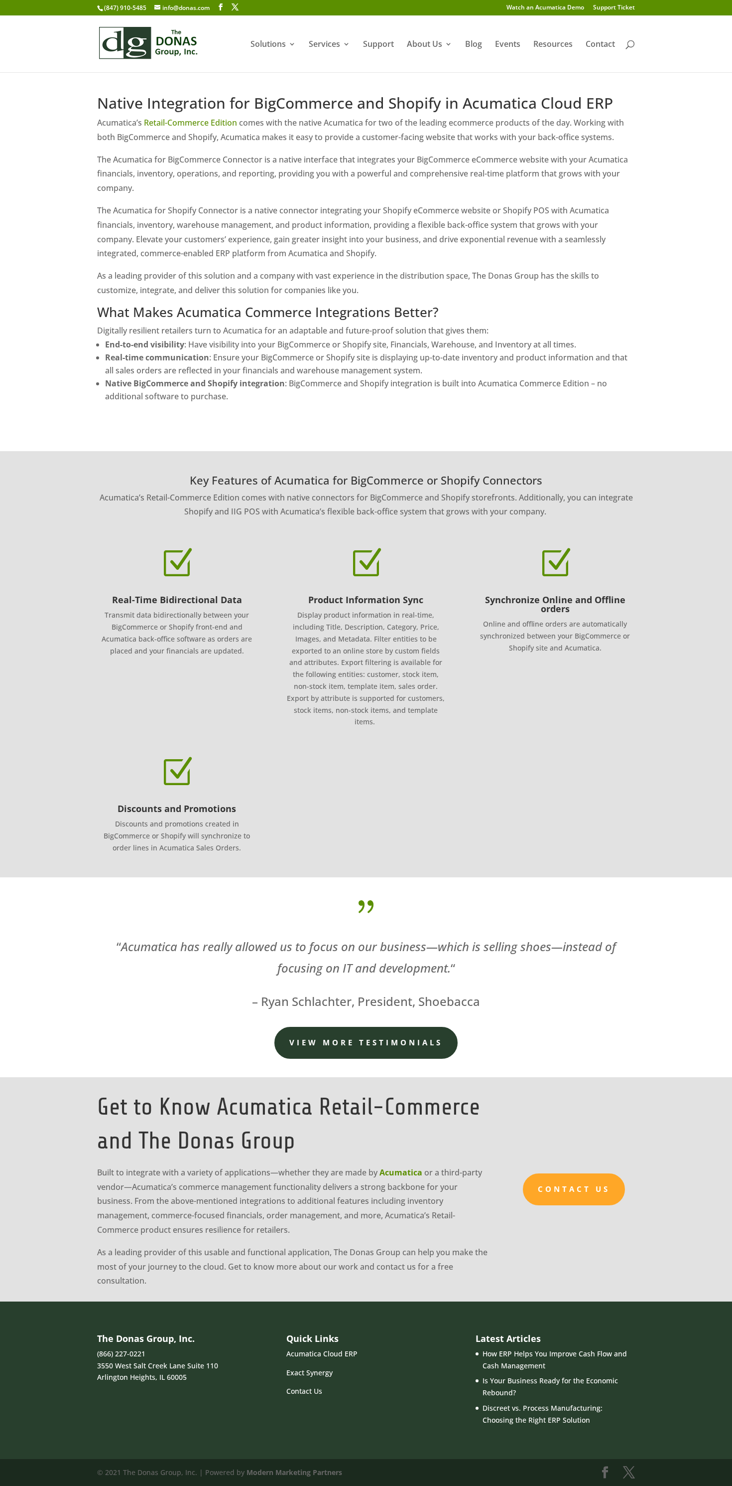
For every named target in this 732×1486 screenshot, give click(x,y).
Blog (473, 44)
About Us (424, 44)
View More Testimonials (366, 1042)
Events (507, 44)
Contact (600, 44)
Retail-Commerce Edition (190, 122)
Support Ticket (614, 7)
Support (378, 44)
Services (324, 44)
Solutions (268, 44)
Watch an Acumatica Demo (545, 7)
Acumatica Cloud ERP (322, 1353)
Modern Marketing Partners (294, 1472)
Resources (553, 44)
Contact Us (574, 1189)
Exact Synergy (309, 1372)
